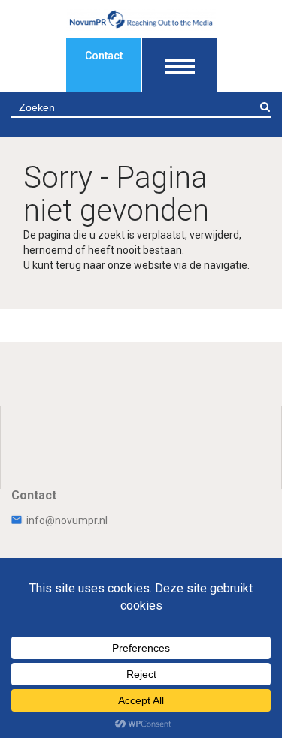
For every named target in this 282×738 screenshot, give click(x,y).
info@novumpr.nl (67, 520)
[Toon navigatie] (179, 65)
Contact (104, 56)
